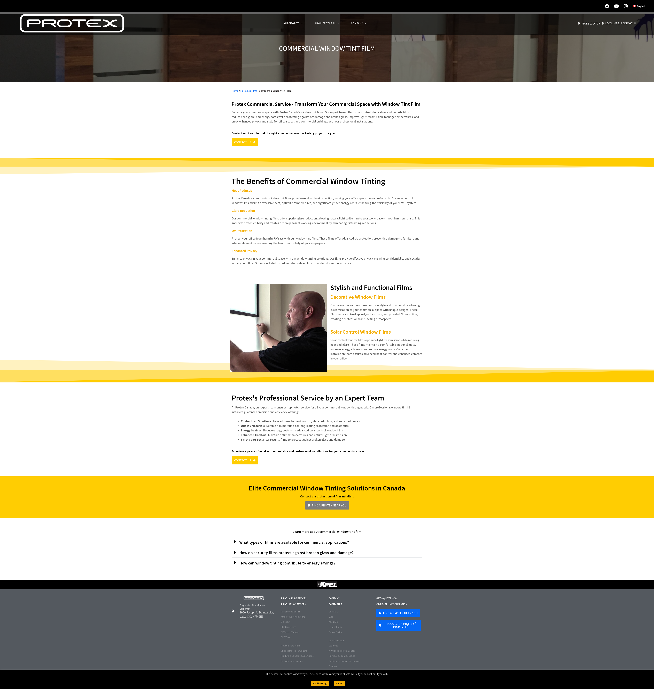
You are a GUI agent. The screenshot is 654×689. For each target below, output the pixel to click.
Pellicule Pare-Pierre (290, 645)
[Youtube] (616, 6)
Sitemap (333, 666)
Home (235, 90)
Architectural (325, 23)
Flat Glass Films (248, 90)
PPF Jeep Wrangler (290, 632)
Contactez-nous (336, 640)
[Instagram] (625, 6)
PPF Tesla (285, 637)
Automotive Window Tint (293, 616)
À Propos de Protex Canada (342, 650)
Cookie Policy (335, 632)
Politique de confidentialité (342, 655)
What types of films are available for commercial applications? (294, 542)
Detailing (285, 621)
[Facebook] (607, 6)
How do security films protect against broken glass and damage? (296, 552)
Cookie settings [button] (320, 683)
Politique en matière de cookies (344, 660)
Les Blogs (333, 645)
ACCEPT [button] (339, 683)
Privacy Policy (335, 626)
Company (357, 23)
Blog (331, 616)
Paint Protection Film (291, 611)
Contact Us (334, 611)
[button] (327, 542)
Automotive (291, 23)
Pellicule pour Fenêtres (292, 660)
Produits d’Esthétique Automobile (297, 655)
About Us (333, 621)
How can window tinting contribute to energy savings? (287, 563)
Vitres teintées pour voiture (294, 650)
